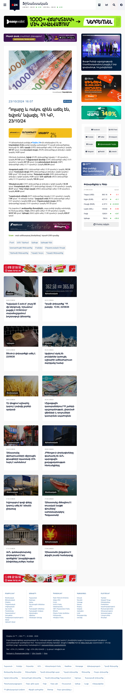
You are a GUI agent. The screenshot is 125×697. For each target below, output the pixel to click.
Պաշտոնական (10, 604)
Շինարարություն (107, 611)
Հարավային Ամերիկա (36, 609)
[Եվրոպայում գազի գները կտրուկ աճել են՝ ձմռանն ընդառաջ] (21, 485)
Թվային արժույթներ (36, 690)
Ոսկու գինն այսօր (32, 684)
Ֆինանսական (35, 3)
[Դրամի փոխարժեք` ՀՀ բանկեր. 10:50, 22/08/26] (59, 286)
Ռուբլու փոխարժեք (101, 672)
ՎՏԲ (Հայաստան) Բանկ (61, 609)
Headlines (68, 666)
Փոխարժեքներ (30, 672)
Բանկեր (38, 248)
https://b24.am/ (86, 643)
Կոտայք (79, 602)
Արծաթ (34, 242)
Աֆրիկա (32, 615)
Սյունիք (79, 617)
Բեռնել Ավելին (102, 224)
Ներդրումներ (105, 615)
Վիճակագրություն (93, 666)
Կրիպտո (10, 343)
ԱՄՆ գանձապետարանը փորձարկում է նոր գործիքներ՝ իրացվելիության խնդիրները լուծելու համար (20, 557)
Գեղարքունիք (82, 615)
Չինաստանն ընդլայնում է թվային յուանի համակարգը (59, 553)
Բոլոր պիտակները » (64, 690)
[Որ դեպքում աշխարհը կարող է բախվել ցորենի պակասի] (21, 386)
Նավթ (86, 684)
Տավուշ (79, 607)
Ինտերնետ (105, 604)
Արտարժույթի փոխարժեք (21, 248)
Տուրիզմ (104, 617)
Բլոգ (45, 653)
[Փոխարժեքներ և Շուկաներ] (106, 5)
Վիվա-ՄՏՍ (57, 600)
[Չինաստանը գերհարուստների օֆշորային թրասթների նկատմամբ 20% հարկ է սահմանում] (21, 435)
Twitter (102, 137)
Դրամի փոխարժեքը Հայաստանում (58, 678)
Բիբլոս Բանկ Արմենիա (61, 613)
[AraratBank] (40, 133)
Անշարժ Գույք (105, 600)
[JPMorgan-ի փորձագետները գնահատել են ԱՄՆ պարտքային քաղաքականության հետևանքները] (59, 435)
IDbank (55, 611)
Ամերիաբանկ (57, 607)
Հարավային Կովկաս (36, 611)
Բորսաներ (30, 666)
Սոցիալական (10, 607)
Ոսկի (86, 214)
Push (12, 242)
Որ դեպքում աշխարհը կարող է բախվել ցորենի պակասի (18, 406)
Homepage (79, 666)
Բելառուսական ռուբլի (55, 248)
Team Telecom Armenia (60, 598)
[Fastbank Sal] (40, 226)
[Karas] (40, 268)
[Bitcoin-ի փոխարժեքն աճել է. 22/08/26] (21, 336)
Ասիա (31, 602)
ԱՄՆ (39, 666)
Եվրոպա (32, 600)
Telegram (90, 151)
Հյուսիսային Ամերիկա (37, 604)
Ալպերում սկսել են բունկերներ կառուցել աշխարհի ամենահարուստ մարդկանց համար (58, 358)
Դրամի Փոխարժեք (111, 666)
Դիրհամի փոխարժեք (19, 253)
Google (90, 144)
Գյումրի (79, 600)
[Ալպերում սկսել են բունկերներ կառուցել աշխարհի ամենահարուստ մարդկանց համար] (59, 336)
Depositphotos (67, 92)
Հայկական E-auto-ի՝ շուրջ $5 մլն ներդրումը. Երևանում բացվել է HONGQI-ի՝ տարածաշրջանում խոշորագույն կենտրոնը (21, 310)
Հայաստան (33, 598)
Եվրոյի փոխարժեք (11, 678)
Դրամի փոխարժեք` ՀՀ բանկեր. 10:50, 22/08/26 (57, 305)
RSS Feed (113, 130)
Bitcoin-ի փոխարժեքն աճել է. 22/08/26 (21, 355)
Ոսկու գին (54, 684)
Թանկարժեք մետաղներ (12, 672)
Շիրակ (79, 604)
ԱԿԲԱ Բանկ (57, 604)
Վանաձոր (80, 611)
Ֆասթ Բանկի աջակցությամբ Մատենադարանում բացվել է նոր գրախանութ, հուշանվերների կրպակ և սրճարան (100, 65)
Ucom (55, 602)
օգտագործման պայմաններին (54, 645)
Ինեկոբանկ (57, 615)
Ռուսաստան (66, 684)
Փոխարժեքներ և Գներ (95, 184)
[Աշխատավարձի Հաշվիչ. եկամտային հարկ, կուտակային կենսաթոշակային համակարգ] (99, 5)
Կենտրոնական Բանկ (53, 666)
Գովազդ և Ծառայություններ (17, 653)
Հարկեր (103, 598)
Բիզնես (10, 294)
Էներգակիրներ (98, 684)
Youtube (90, 137)
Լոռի (78, 613)
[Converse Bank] (101, 169)
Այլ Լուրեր (8, 609)
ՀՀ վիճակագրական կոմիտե (14, 690)
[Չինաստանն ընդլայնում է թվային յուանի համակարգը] (59, 535)
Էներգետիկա (105, 602)
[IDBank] (101, 88)
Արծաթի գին (46, 242)
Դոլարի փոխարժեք (54, 253)
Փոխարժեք (86, 672)
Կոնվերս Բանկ (58, 617)
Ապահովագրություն (108, 607)
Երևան (79, 598)
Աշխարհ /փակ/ (10, 622)
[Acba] (101, 112)
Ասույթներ (8, 615)
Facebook (96, 130)
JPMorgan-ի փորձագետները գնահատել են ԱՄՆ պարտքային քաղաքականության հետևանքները (59, 459)
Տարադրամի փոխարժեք (94, 678)
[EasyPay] (62, 22)
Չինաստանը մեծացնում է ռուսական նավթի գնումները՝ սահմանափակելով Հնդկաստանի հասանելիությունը (58, 510)
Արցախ (79, 609)
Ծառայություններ (107, 609)
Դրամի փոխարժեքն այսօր (50, 672)
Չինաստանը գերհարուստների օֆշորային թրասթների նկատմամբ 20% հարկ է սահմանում (21, 457)
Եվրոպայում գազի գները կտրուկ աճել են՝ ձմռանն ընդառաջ (19, 505)
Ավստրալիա (33, 613)
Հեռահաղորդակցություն (13, 684)
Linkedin (114, 151)
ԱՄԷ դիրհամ (23, 242)
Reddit (102, 151)
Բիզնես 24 (36, 142)
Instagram (113, 137)
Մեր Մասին (36, 653)
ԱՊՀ (30, 607)
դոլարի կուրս (37, 253)
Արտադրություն (106, 613)
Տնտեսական (12, 393)
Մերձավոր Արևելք (35, 617)
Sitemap (50, 690)
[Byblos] (40, 38)
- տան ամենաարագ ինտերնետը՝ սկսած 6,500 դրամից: (34, 235)
